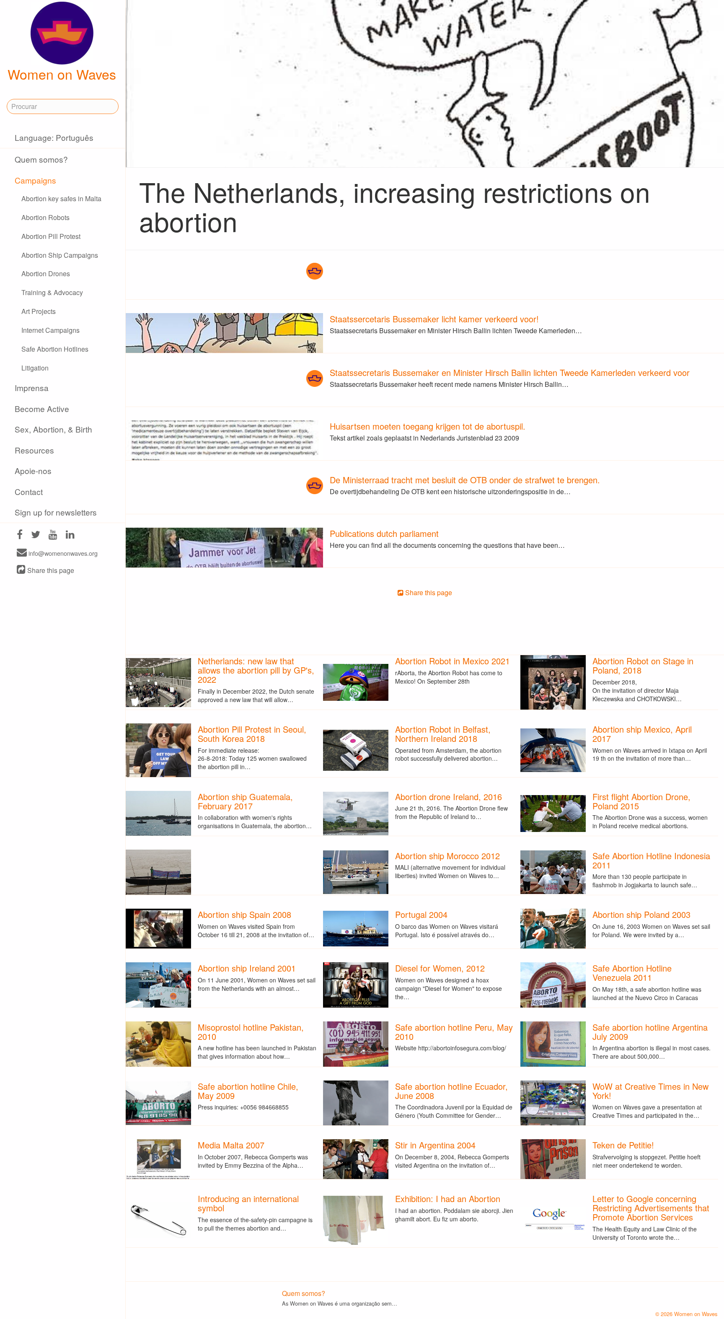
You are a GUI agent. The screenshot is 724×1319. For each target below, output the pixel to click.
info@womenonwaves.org (62, 553)
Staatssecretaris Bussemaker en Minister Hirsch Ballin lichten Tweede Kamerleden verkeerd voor (510, 372)
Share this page (50, 570)
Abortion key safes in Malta (61, 198)
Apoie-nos (33, 470)
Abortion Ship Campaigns (59, 255)
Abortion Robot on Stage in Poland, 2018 (642, 665)
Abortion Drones (45, 273)
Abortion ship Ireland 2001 (247, 968)
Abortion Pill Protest (50, 236)
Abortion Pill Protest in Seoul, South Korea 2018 (252, 733)
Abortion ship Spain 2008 (244, 914)
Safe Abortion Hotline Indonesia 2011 (651, 860)
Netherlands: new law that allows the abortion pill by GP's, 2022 (256, 670)
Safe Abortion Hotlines (54, 349)
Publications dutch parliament (384, 533)
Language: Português (54, 137)
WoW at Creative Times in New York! (650, 1090)
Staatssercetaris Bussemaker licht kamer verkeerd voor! (434, 319)
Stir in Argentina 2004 (435, 1145)
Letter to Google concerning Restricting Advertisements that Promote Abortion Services (650, 1207)
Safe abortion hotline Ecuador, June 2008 (451, 1090)
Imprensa (32, 387)
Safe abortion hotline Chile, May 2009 (248, 1090)
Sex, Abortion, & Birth (53, 429)
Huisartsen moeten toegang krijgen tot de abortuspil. (427, 426)
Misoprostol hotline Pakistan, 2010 (251, 1031)
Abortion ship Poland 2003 (641, 914)
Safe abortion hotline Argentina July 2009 (650, 1031)
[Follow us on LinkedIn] (70, 535)
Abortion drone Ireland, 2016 (448, 796)
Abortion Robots (45, 217)
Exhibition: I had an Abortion (447, 1198)
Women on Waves (62, 73)
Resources (34, 450)
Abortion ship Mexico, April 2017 (642, 733)
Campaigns (35, 180)
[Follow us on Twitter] (36, 535)
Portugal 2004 (421, 914)
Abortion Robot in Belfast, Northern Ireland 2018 (443, 733)
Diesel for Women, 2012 (440, 968)
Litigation (35, 368)
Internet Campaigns (50, 330)
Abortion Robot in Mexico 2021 (452, 661)
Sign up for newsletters (56, 512)
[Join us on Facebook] (19, 535)
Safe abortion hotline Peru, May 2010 (454, 1031)
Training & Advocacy (52, 292)
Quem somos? (41, 159)
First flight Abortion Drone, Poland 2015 (641, 801)
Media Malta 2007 (231, 1145)
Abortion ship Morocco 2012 (447, 856)
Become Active (42, 408)
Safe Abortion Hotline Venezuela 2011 (632, 972)
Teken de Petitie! (623, 1145)
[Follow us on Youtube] (53, 535)
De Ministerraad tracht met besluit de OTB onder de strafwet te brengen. (465, 480)
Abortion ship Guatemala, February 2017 (245, 801)
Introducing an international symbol (248, 1203)
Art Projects (38, 311)
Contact (29, 491)
